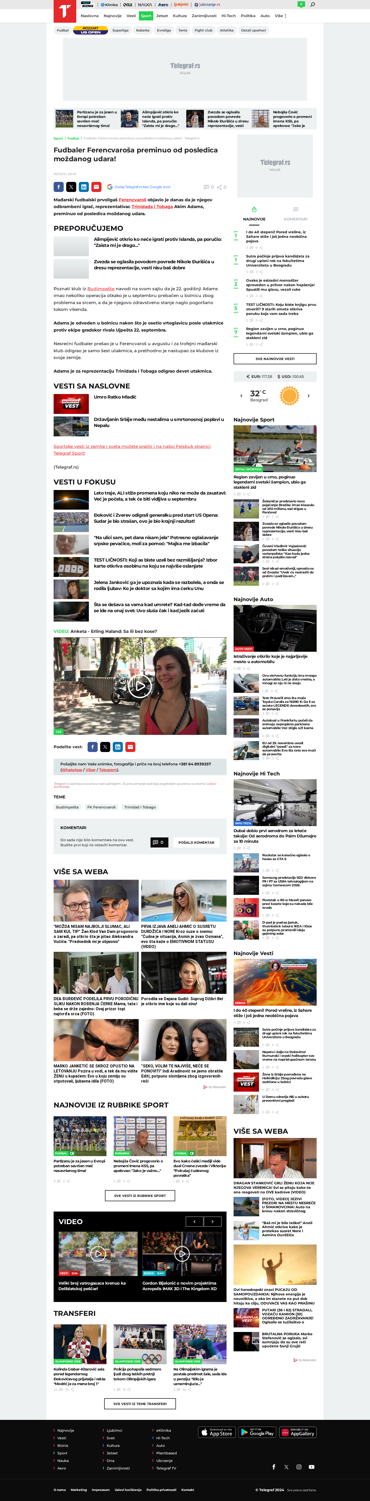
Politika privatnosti (161, 1490)
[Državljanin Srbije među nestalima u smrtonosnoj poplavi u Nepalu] (71, 426)
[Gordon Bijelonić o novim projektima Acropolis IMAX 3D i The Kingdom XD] (181, 1254)
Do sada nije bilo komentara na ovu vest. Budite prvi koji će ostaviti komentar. (97, 842)
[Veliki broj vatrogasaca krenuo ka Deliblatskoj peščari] (97, 1254)
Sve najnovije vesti (275, 359)
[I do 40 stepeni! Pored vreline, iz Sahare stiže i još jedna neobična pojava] (275, 982)
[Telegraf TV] (312, 1467)
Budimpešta (67, 807)
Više (279, 15)
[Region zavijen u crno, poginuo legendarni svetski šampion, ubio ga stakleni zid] (275, 448)
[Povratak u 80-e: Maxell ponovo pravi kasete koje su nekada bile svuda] (246, 907)
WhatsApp (72, 769)
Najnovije (254, 419)
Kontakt (187, 1490)
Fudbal (73, 138)
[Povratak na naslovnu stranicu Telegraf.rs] (65, 11)
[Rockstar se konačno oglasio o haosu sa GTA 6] (246, 862)
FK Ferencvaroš (101, 807)
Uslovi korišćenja (128, 1490)
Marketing (79, 1490)
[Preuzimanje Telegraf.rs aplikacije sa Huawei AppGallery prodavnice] (298, 1432)
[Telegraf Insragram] (299, 1467)
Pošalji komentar (196, 842)
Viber (91, 769)
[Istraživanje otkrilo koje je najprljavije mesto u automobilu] (275, 628)
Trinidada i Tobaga (152, 206)
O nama (60, 1490)
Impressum (101, 1490)
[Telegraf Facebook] (274, 1467)
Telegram (108, 769)
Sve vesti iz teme (140, 1404)
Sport (58, 138)
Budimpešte (101, 288)
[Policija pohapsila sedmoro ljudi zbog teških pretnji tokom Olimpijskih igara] (140, 1344)
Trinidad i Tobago (140, 807)
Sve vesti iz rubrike (140, 1196)
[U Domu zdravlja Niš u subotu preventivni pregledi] (246, 1104)
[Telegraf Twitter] (286, 1467)
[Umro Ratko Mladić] (71, 404)
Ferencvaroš (132, 199)
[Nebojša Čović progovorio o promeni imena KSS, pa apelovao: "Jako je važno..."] (260, 118)
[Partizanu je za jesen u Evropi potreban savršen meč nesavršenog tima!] (64, 118)
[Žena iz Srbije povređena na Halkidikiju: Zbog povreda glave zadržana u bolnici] (246, 1082)
